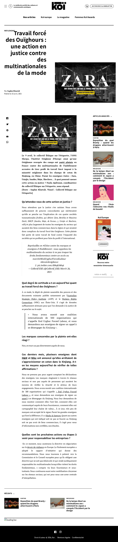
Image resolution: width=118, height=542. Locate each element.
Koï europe (46, 17)
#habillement (45, 248)
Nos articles (29, 17)
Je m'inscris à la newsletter (102, 6)
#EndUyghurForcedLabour (53, 258)
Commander (103, 244)
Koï (53, 537)
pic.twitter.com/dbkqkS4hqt (50, 265)
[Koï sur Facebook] (55, 532)
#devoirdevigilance (49, 262)
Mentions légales (63, 537)
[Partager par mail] (7, 136)
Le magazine (63, 17)
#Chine (46, 245)
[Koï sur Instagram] (60, 532)
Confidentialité (78, 537)
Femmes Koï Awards (85, 17)
